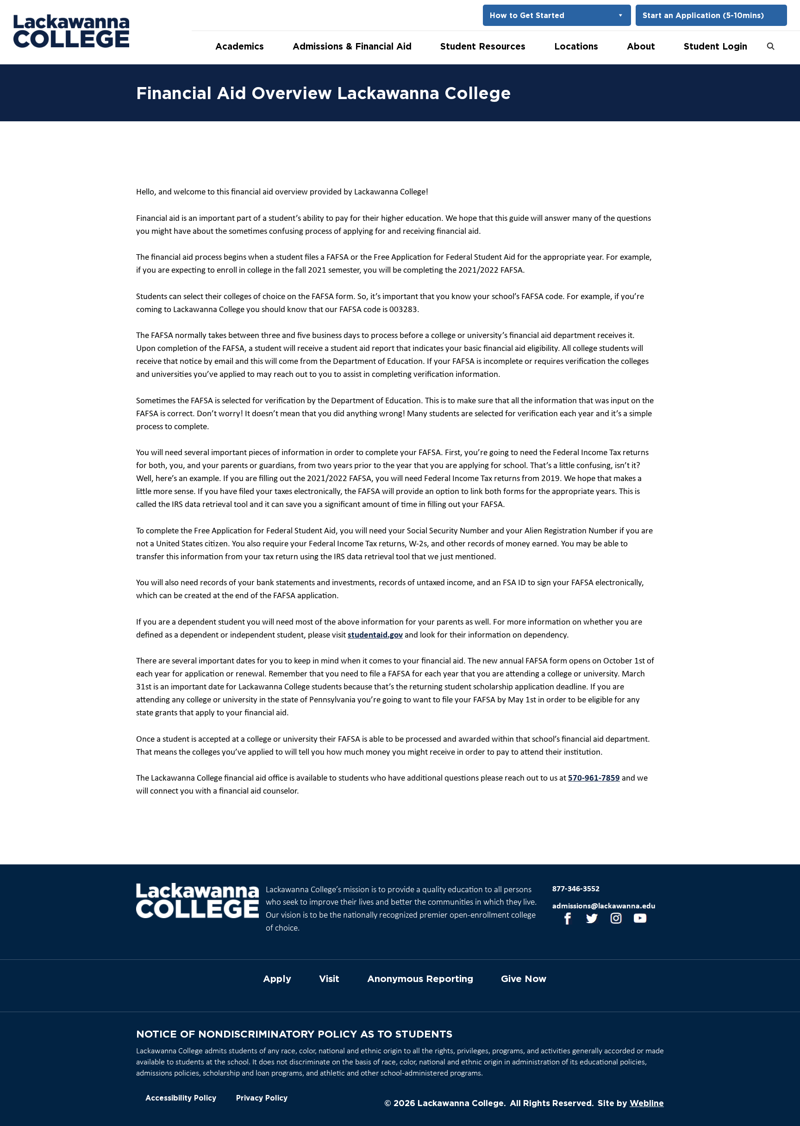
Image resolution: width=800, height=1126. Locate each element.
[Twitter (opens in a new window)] (589, 920)
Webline (647, 1102)
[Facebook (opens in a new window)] (565, 920)
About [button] (641, 46)
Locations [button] (576, 46)
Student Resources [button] (482, 46)
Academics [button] (239, 46)
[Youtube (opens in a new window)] (637, 920)
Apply (277, 979)
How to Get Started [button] (527, 15)
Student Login (715, 46)
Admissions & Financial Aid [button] (352, 46)
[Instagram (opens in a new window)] (613, 920)
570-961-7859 (594, 778)
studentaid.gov (375, 635)
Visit (329, 979)
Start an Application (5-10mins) (703, 15)
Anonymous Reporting (420, 979)
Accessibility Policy (180, 1098)
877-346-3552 (576, 889)
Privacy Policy (262, 1098)
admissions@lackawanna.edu (604, 906)
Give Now (523, 979)
